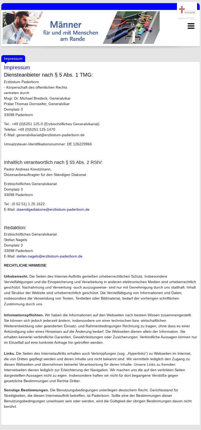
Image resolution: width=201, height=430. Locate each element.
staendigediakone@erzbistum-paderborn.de (53, 209)
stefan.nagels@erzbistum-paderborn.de (49, 256)
